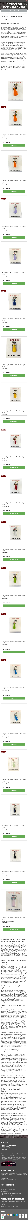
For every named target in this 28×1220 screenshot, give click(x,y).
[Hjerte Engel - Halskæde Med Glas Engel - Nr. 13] (14, 580)
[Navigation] (2, 4)
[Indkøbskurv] (26, 4)
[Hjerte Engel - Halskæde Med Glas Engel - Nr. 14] (14, 626)
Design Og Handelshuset (14, 5)
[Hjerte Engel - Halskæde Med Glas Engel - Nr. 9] (14, 442)
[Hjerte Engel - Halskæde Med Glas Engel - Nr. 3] (14, 211)
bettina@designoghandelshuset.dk (14, 1154)
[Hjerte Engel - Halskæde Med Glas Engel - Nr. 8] (14, 396)
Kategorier (13, 10)
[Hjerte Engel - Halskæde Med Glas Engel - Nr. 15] (14, 672)
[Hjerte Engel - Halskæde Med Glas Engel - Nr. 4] (14, 257)
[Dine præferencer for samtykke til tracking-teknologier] (2, 1217)
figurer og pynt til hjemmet (19, 1107)
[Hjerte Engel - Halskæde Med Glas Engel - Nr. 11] (14, 534)
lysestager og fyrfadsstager (18, 1040)
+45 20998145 (11, 1152)
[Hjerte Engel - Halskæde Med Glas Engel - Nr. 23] (14, 856)
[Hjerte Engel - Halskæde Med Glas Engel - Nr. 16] (14, 718)
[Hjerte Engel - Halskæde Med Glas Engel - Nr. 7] (14, 350)
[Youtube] (4, 1211)
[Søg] (24, 4)
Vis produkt (14, 145)
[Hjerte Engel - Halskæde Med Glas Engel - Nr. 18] (14, 764)
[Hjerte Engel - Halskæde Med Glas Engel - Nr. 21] (14, 810)
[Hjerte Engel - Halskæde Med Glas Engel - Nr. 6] (14, 303)
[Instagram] (6, 1211)
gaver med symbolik (6, 1069)
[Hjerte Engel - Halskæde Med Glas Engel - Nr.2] (14, 165)
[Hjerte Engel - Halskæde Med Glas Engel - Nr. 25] (14, 902)
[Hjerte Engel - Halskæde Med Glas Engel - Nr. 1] (14, 119)
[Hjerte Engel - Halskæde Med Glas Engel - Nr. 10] (14, 488)
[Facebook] (2, 1211)
